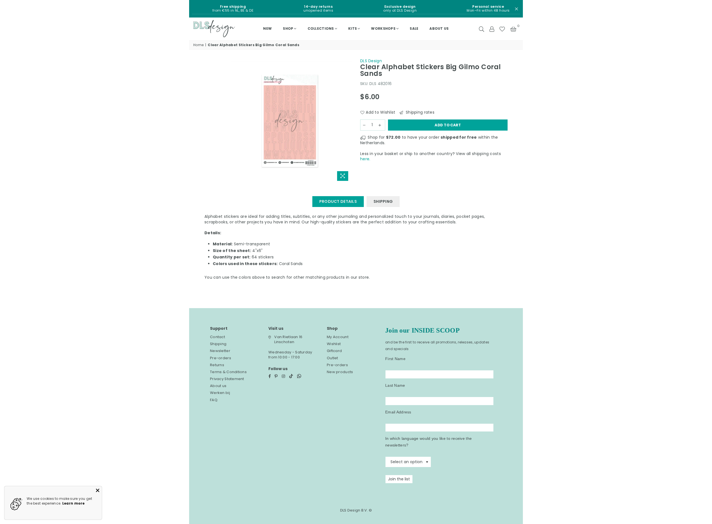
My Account (337, 337)
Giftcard (334, 350)
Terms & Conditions (228, 372)
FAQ (213, 400)
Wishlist (334, 343)
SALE (414, 28)
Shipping (218, 343)
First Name (395, 358)
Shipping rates (419, 112)
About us (439, 28)
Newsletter (220, 350)
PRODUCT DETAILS (338, 201)
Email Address (398, 412)
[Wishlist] (502, 28)
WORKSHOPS (383, 28)
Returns (217, 365)
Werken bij (220, 392)
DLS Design (371, 61)
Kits (352, 28)
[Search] (481, 28)
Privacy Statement (227, 378)
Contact (217, 337)
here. (365, 159)
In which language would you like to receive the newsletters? (428, 441)
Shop (288, 28)
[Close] (97, 490)
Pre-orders (220, 358)
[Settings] (492, 28)
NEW (267, 28)
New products (340, 372)
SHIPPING (383, 201)
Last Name (395, 385)
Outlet (332, 358)
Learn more (73, 503)
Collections (321, 28)
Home (198, 45)
